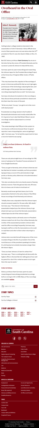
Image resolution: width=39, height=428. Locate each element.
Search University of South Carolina (31, 2)
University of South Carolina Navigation (36, 2)
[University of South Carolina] (19, 331)
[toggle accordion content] (35, 297)
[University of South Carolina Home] (9, 2)
